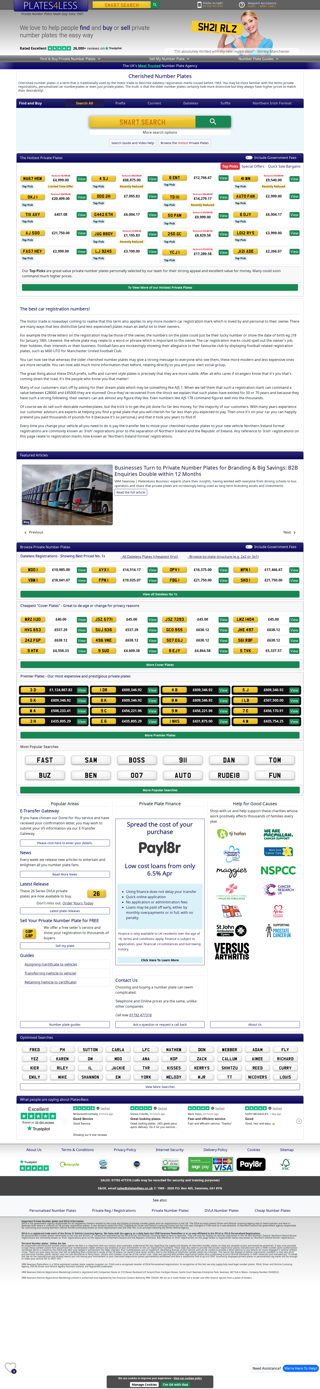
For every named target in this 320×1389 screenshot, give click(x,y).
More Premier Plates (160, 735)
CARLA (118, 1049)
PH (62, 1049)
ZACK (202, 1058)
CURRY (285, 1067)
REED (258, 1067)
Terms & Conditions (77, 1149)
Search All (84, 103)
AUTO (183, 775)
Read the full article (130, 481)
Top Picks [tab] (230, 166)
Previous (35, 532)
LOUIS (285, 1077)
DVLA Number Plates (222, 1210)
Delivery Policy (215, 1149)
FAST (45, 760)
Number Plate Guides (256, 58)
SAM (91, 760)
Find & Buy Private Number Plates (68, 58)
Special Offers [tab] (253, 166)
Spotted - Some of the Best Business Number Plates (178, 467)
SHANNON (90, 1077)
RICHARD (285, 1058)
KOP (174, 1058)
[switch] (249, 547)
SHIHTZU (229, 1067)
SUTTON (90, 1049)
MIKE (62, 1077)
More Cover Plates (160, 665)
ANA (146, 1058)
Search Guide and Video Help (132, 143)
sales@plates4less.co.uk (135, 1188)
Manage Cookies (144, 1384)
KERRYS (202, 1067)
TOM (275, 760)
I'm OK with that (175, 1384)
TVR (146, 1067)
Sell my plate (65, 946)
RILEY (62, 1067)
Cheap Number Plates (273, 1210)
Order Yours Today (77, 903)
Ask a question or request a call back (160, 1024)
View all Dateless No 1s (160, 594)
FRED (35, 1049)
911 (183, 760)
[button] (99, 58)
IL (90, 1067)
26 (96, 893)
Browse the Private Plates (185, 143)
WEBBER (229, 1049)
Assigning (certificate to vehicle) (51, 964)
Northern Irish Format (272, 103)
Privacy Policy (125, 1149)
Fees (275, 157)
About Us (255, 1024)
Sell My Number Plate (167, 58)
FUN (275, 775)
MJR (202, 1077)
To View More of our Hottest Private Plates (160, 287)
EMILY (34, 1077)
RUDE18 (229, 775)
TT (229, 1077)
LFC (146, 1049)
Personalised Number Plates (52, 1210)
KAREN (62, 1058)
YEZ (35, 1058)
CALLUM (229, 1058)
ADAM (258, 1049)
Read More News (64, 874)
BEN (91, 775)
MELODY (174, 1077)
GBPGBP (29, 933)
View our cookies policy (187, 1378)
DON (202, 1049)
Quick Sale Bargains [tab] (284, 166)
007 (137, 775)
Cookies (253, 1149)
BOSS (137, 760)
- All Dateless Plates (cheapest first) (149, 556)
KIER (34, 1067)
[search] (155, 4)
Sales (252, 6)
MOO (118, 1058)
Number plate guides (65, 1024)
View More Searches (160, 1087)
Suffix (226, 103)
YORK (146, 1077)
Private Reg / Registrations (114, 1210)
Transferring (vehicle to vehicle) (50, 973)
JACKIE (118, 1067)
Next (287, 532)
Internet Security (170, 1149)
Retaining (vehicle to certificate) (50, 982)
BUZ (45, 775)
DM (90, 1058)
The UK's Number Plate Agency (160, 65)
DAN (229, 760)
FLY (285, 1049)
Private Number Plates (170, 1210)
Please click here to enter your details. (65, 843)
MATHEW (174, 1049)
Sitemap (287, 1149)
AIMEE (257, 1058)
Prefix (120, 103)
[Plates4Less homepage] (51, 5)
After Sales (268, 6)
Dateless (190, 103)
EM (118, 1077)
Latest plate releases (65, 911)
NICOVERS (257, 1077)
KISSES (174, 1067)
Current (154, 103)
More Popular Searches (160, 790)
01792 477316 (213, 6)
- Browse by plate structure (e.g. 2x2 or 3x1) (223, 556)
